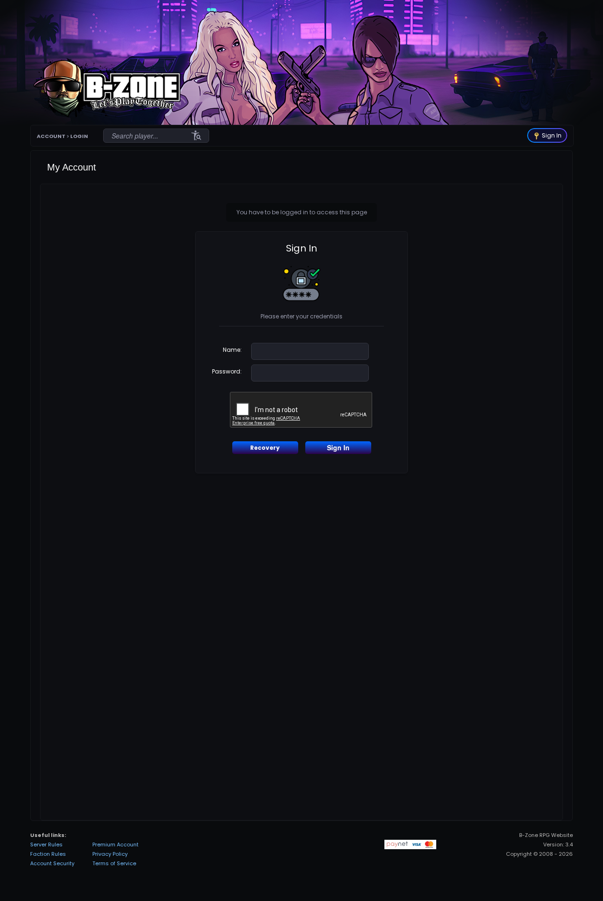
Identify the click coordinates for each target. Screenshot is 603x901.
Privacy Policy (110, 854)
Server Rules (46, 844)
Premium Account (115, 844)
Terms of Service (114, 863)
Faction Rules (48, 854)
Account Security (52, 863)
